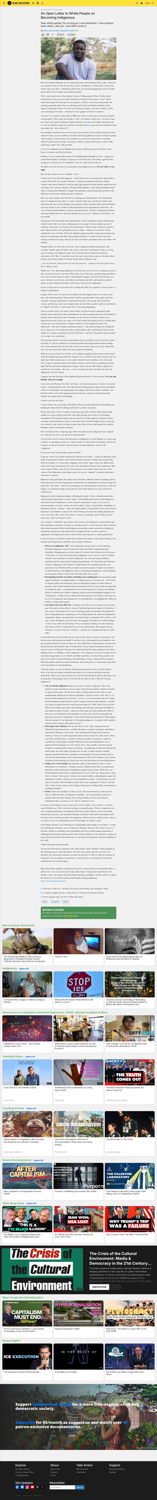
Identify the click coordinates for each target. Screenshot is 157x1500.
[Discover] (33, 3)
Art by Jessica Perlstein (146, 1448)
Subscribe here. (71, 915)
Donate (112, 1472)
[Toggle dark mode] (142, 3)
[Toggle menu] (4, 3)
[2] (83, 141)
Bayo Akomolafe (51, 30)
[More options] (50, 956)
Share (73, 35)
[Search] (137, 3)
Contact (54, 1472)
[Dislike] (48, 35)
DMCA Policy (38, 1495)
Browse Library (22, 1469)
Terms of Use (27, 1495)
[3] (66, 184)
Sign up (80, 1487)
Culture (45, 902)
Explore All (24, 968)
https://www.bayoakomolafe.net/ (53, 881)
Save (62, 35)
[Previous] (112, 1287)
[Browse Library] (38, 3)
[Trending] (42, 3)
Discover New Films (24, 1472)
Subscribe (25, 1422)
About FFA (55, 1469)
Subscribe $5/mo (117, 1469)
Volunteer (80, 1472)
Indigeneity (55, 902)
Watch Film (99, 1287)
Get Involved (82, 1469)
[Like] (43, 35)
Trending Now (22, 1475)
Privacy (17, 1495)
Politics (65, 902)
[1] (89, 125)
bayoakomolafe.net (69, 30)
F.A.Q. (53, 1475)
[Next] (118, 1287)
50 (125, 1422)
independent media (51, 1404)
